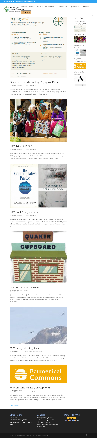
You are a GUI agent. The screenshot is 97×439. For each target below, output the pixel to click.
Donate (26, 12)
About (39, 7)
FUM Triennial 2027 (21, 146)
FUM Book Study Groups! (24, 212)
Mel (12, 85)
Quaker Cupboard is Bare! (24, 287)
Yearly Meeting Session (36, 351)
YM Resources (49, 7)
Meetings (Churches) (27, 7)
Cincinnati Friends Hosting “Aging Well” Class (35, 82)
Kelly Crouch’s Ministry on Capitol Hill (31, 387)
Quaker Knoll (75, 7)
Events (27, 85)
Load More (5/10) (81, 85)
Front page (33, 85)
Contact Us (85, 7)
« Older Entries (14, 406)
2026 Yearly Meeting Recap (25, 348)
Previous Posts (63, 7)
